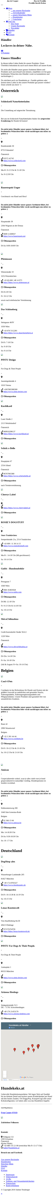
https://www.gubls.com (12, 592)
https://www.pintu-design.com (15, 392)
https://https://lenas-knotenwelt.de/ (16, 931)
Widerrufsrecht (11, 1177)
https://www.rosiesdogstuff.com (15, 546)
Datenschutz (11, 1183)
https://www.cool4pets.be (13, 739)
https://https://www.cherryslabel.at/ (16, 508)
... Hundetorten (17, 17)
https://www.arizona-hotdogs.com (16, 1014)
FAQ (9, 32)
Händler (11, 30)
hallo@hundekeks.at (11, 1148)
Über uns (11, 21)
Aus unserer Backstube (10, 1159)
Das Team (15, 24)
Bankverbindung (12, 1186)
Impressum (10, 1175)
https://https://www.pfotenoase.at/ (16, 282)
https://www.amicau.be (12, 823)
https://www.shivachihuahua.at (15, 647)
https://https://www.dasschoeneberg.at (18, 333)
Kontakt (11, 35)
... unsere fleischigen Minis (21, 15)
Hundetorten (6, 1162)
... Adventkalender (18, 13)
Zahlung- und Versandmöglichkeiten (20, 1181)
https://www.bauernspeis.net (14, 236)
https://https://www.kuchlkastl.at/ (16, 434)
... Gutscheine (16, 19)
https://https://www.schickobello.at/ (17, 476)
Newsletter (15, 28)
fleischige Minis (7, 1164)
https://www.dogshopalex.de (14, 885)
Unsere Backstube (18, 26)
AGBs (8, 1179)
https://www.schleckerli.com (14, 161)
